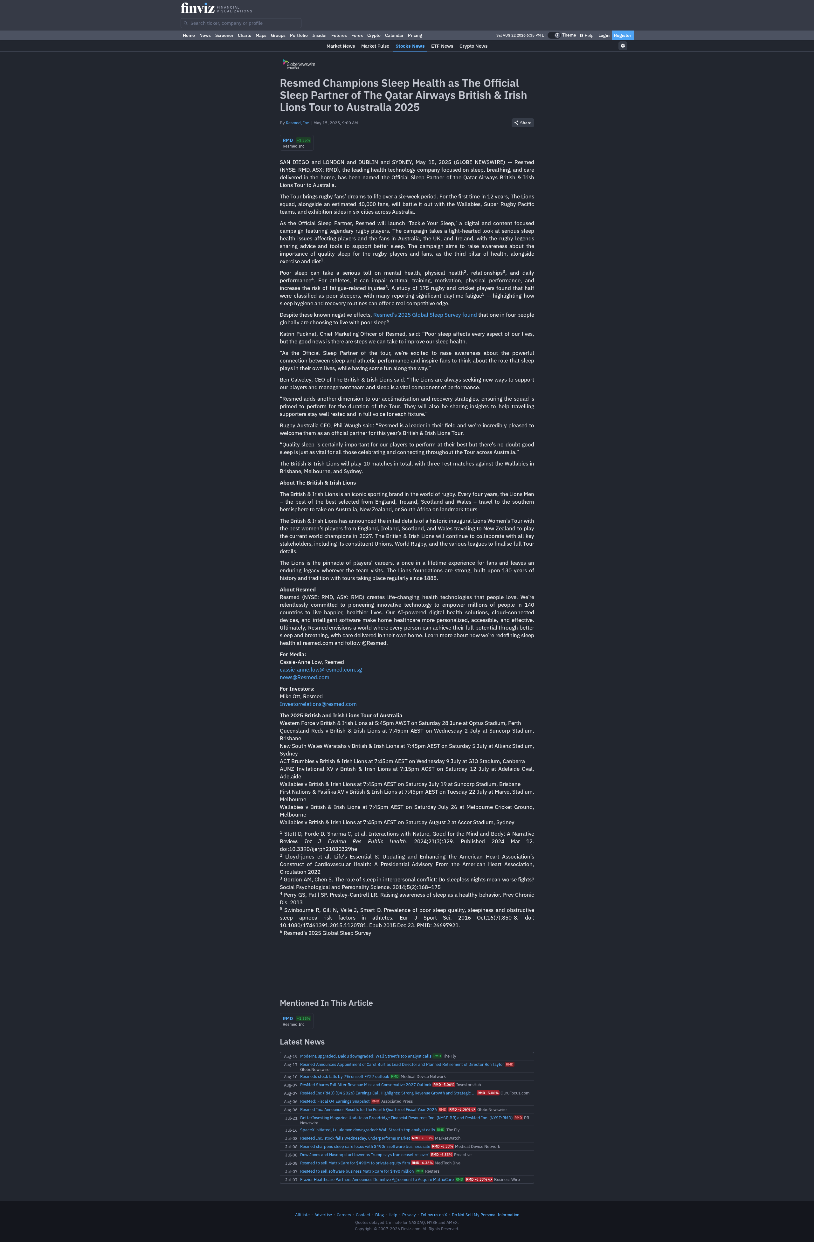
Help (589, 35)
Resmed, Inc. (298, 122)
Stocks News (410, 46)
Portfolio (299, 35)
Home (189, 35)
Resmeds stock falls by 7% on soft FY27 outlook (344, 1076)
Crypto (374, 35)
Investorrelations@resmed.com (318, 703)
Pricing (415, 35)
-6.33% (422, 1138)
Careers (344, 1214)
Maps (261, 35)
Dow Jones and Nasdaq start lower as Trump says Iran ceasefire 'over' (364, 1154)
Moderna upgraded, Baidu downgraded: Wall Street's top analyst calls (365, 1056)
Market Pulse (375, 46)
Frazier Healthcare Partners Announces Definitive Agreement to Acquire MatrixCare (377, 1179)
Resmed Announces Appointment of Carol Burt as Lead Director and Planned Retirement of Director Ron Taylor (402, 1064)
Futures (339, 35)
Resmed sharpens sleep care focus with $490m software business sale (365, 1146)
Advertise (323, 1214)
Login (604, 35)
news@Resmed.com (304, 677)
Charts (244, 35)
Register (622, 35)
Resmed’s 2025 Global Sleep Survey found (425, 314)
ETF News (442, 46)
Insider (319, 35)
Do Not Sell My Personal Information (485, 1214)
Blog (379, 1214)
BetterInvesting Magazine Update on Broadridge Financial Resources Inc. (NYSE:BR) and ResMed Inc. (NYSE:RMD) (406, 1117)
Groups (278, 35)
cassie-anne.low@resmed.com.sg (321, 669)
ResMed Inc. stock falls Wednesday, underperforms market (355, 1138)
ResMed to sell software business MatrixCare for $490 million (357, 1171)
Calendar (394, 35)
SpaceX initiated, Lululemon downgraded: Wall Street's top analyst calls (367, 1129)
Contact (363, 1214)
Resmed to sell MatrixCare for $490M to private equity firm (355, 1162)
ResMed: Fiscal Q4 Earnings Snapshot (335, 1101)
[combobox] (241, 23)
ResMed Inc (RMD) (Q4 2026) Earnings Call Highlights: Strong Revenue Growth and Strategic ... (388, 1092)
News (205, 35)
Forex (357, 35)
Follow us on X (434, 1214)
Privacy (409, 1214)
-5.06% (443, 1084)
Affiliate (302, 1214)
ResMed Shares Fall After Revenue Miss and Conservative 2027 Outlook (365, 1084)
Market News (341, 46)
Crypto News (473, 46)
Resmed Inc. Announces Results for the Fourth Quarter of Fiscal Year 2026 (368, 1109)
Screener (224, 35)
